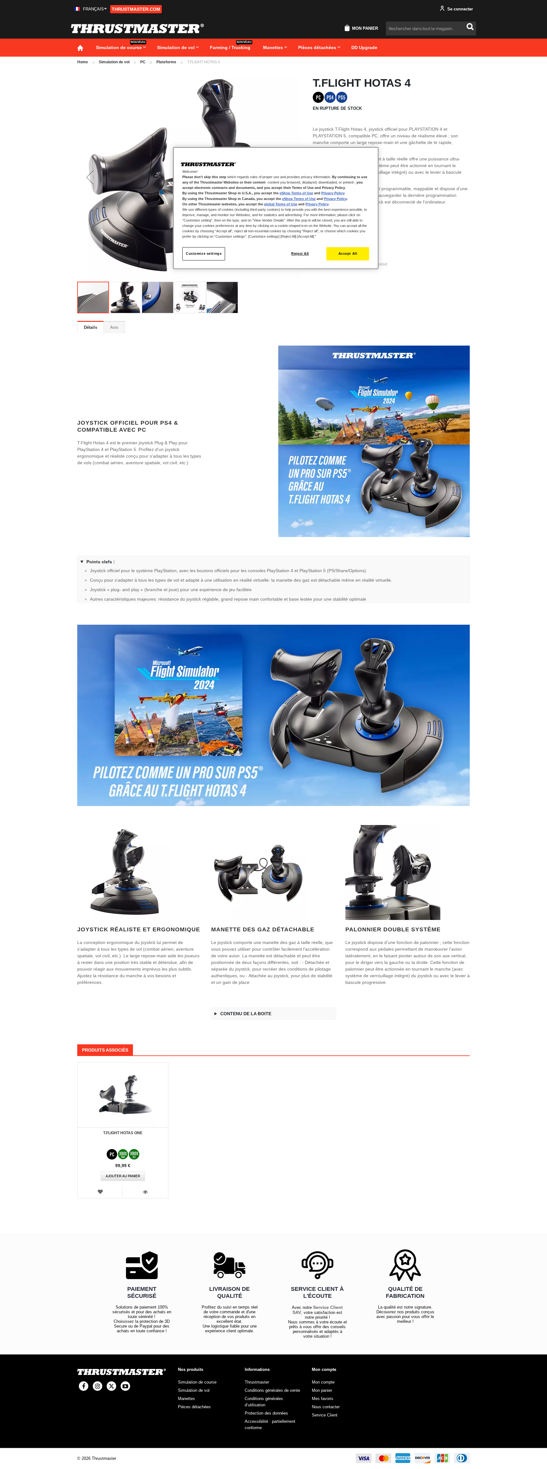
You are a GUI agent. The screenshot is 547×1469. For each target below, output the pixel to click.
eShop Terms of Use (296, 193)
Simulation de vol (114, 62)
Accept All (347, 253)
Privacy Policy (332, 193)
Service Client (324, 1415)
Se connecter (459, 9)
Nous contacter (326, 1406)
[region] (276, 208)
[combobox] (431, 28)
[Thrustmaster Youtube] (125, 1386)
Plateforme (166, 62)
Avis (114, 327)
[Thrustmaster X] (111, 1386)
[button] (90, 9)
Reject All (300, 253)
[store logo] (137, 28)
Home (82, 62)
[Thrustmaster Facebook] (83, 1386)
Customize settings (204, 253)
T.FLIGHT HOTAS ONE (122, 1133)
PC (143, 62)
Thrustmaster (257, 1382)
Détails (90, 327)
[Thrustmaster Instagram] (97, 1386)
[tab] (90, 327)
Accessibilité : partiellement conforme (270, 1424)
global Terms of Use (280, 204)
